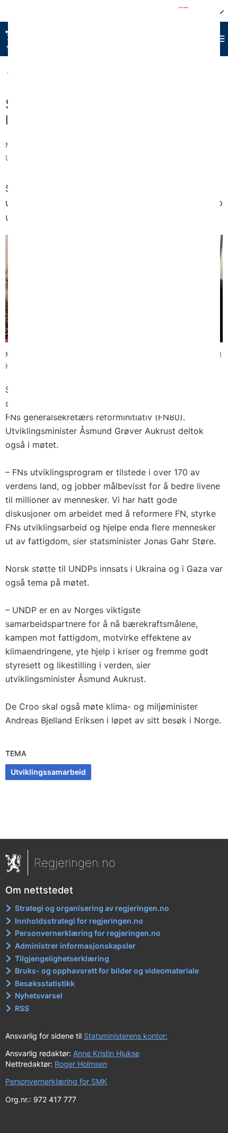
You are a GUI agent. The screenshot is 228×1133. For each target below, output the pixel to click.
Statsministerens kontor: (126, 1035)
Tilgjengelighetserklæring (62, 958)
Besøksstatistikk (45, 983)
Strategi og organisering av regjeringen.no (92, 908)
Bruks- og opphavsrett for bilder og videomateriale (107, 970)
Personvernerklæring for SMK (56, 1081)
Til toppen (114, 823)
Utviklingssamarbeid (48, 771)
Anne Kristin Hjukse (106, 1053)
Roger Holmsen (81, 1063)
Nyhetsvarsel (39, 995)
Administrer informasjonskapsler (75, 945)
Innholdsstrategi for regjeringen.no (79, 920)
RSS (22, 1008)
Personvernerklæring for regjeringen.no (88, 932)
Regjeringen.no (75, 863)
